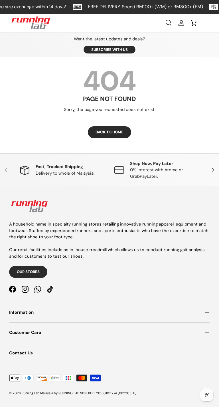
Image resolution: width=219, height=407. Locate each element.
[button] (194, 23)
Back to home (109, 132)
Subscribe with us (109, 49)
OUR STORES (28, 271)
